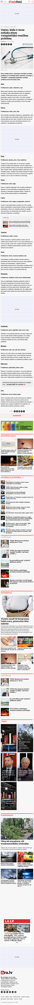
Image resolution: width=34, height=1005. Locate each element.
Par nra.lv (3, 996)
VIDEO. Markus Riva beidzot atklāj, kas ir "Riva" (19, 541)
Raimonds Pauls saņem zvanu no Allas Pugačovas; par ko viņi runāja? (18, 507)
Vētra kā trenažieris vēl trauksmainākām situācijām (15, 842)
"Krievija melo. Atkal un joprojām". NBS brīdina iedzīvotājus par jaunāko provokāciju (18, 525)
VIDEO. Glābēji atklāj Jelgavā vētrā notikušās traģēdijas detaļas (25, 865)
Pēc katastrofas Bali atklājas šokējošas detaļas (18, 502)
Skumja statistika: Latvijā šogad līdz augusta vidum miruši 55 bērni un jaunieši (21, 581)
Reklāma (7, 996)
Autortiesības (3, 999)
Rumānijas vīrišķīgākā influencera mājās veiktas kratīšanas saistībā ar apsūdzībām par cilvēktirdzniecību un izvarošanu (19, 518)
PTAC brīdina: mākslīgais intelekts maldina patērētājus (20, 571)
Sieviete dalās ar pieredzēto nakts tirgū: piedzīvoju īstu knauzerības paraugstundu (18, 226)
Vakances (16, 999)
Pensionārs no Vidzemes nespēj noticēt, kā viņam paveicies (19, 497)
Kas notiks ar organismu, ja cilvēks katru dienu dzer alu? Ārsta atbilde (7, 469)
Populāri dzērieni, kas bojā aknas (24, 648)
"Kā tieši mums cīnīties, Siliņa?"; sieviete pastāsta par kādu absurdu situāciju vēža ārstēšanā (19, 531)
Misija (11, 996)
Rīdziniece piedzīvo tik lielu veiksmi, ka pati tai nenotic (9, 649)
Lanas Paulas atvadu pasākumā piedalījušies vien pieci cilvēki (15, 492)
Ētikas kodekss (10, 999)
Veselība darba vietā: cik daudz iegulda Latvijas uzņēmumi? (8, 451)
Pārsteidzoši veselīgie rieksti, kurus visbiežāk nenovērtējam (17, 482)
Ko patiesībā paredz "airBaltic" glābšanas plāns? (20, 561)
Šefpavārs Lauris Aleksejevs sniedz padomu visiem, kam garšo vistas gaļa (23, 667)
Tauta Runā (6, 27)
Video (4, 721)
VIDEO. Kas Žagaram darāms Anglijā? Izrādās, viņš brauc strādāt (19, 552)
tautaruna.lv (3, 41)
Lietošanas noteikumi (25, 996)
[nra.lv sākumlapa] (5, 1)
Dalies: (11, 411)
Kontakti (20, 999)
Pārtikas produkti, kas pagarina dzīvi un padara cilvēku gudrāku (24, 451)
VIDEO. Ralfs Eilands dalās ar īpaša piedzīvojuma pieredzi (17, 487)
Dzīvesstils (13, 27)
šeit (24, 384)
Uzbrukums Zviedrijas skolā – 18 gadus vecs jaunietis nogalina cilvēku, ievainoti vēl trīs (24, 883)
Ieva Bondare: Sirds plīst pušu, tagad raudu (19, 513)
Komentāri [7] (17, 415)
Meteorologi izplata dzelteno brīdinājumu (7, 864)
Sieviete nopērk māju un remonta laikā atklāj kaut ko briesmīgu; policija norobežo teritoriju (19, 222)
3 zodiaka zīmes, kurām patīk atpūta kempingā (24, 467)
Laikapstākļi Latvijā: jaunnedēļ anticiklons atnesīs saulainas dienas (8, 882)
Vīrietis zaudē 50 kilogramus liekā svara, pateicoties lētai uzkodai (15, 621)
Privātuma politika (16, 996)
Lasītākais (6, 537)
